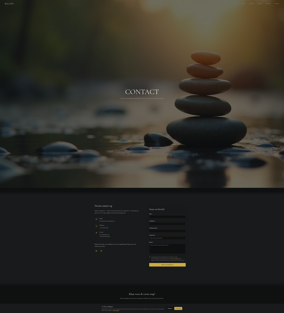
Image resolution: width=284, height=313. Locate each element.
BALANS (9, 3)
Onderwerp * (152, 235)
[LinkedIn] (96, 251)
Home (243, 3)
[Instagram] (101, 251)
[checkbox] (149, 257)
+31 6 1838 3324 (103, 227)
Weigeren (170, 308)
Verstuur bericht (167, 264)
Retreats (268, 3)
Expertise (260, 3)
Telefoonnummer (153, 228)
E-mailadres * (152, 221)
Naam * (151, 214)
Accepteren (178, 308)
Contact (277, 3)
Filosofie (251, 3)
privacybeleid (116, 310)
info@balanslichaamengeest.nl (107, 221)
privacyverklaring (175, 258)
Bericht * (151, 242)
